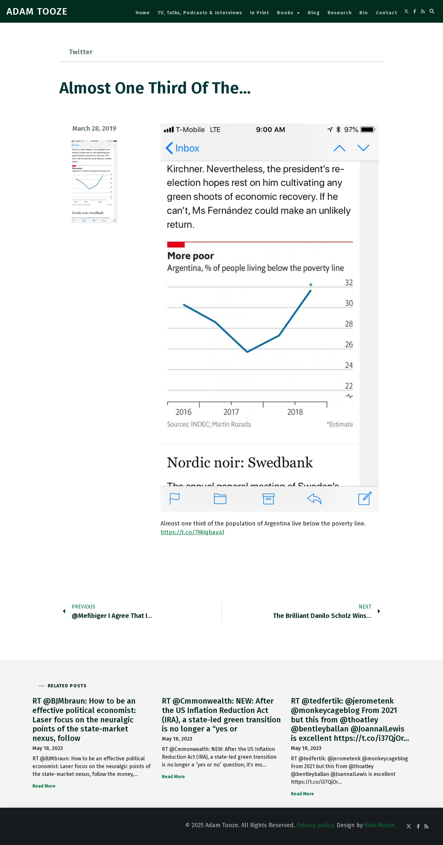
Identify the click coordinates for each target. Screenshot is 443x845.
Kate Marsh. (380, 825)
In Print (259, 13)
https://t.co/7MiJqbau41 (192, 532)
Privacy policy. (316, 825)
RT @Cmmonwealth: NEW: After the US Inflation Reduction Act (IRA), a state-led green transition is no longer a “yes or (221, 714)
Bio (363, 13)
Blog (314, 13)
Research (340, 13)
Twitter (81, 52)
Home (143, 13)
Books (285, 13)
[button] (432, 11)
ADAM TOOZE (37, 11)
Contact (386, 13)
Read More (43, 786)
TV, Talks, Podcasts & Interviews (200, 13)
